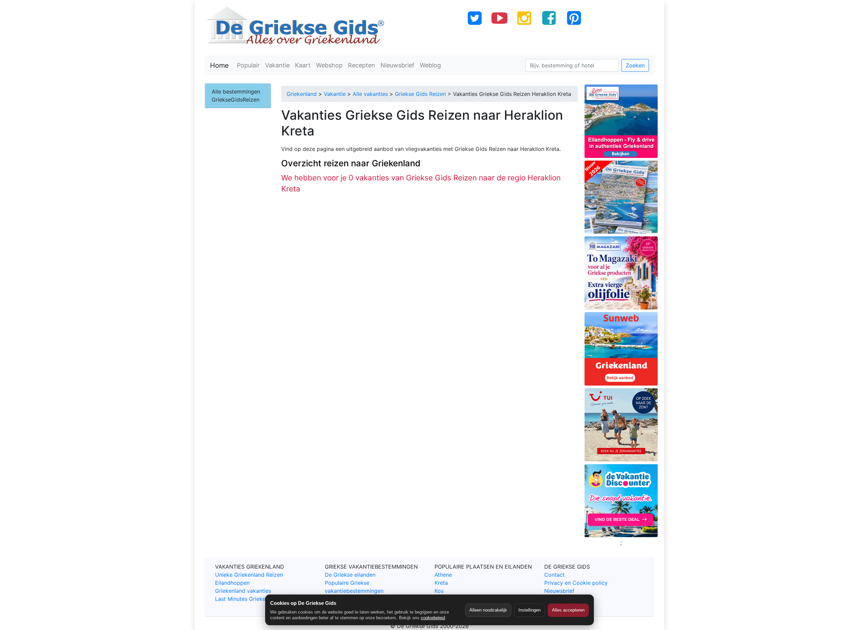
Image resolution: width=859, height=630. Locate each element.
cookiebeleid (433, 617)
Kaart (303, 65)
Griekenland (302, 94)
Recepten (361, 65)
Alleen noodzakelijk (488, 610)
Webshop (329, 65)
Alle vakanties (370, 94)
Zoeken (635, 65)
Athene (443, 574)
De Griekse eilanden (350, 574)
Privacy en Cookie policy (576, 582)
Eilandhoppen (232, 582)
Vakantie (277, 65)
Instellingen (529, 610)
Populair (248, 65)
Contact (554, 574)
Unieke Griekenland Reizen (249, 574)
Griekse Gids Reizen (420, 94)
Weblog (430, 65)
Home (219, 65)
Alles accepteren (568, 610)
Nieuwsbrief (397, 65)
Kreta (441, 582)
